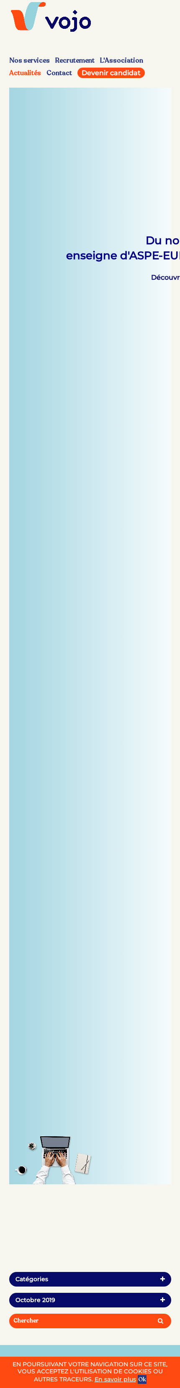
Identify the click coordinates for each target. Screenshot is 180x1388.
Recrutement (75, 60)
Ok (142, 1379)
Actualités (25, 73)
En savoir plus (115, 1379)
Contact (59, 73)
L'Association (121, 60)
